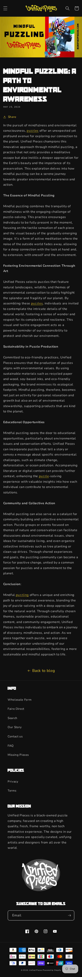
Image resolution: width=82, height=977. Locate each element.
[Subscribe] (69, 915)
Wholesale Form (19, 700)
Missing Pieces (18, 755)
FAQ (11, 746)
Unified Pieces (35, 970)
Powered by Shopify (52, 970)
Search (12, 718)
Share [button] (12, 117)
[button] (5, 8)
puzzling (22, 595)
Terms (12, 791)
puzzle (44, 476)
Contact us (15, 736)
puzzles (33, 130)
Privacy (13, 781)
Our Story (15, 727)
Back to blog (43, 670)
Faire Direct (16, 709)
